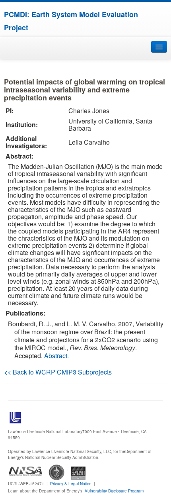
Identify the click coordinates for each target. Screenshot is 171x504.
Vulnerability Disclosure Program (114, 491)
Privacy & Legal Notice (70, 483)
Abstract (55, 355)
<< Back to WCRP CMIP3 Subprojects (58, 372)
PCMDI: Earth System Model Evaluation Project (71, 21)
